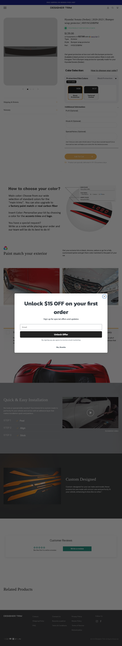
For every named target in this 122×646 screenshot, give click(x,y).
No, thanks (61, 347)
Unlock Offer (61, 334)
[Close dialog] (104, 296)
